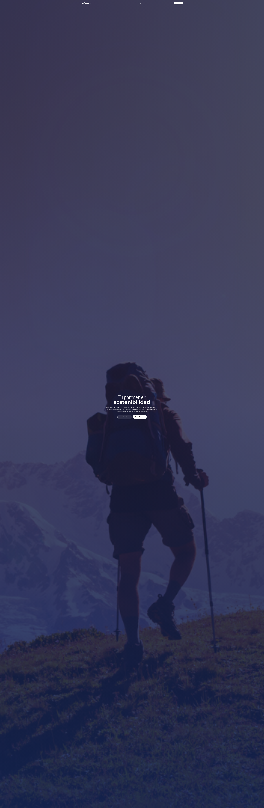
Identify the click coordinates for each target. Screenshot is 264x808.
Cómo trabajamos (125, 417)
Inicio (123, 3)
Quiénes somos (132, 3)
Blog (140, 3)
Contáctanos (178, 3)
